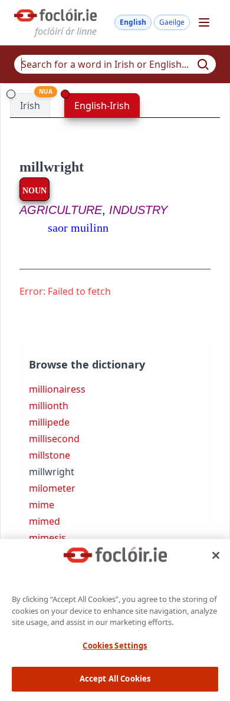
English (133, 22)
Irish (30, 105)
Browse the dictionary (87, 364)
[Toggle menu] (204, 22)
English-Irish (102, 105)
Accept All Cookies (115, 678)
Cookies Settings (115, 645)
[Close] (216, 555)
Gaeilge (172, 22)
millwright (51, 167)
